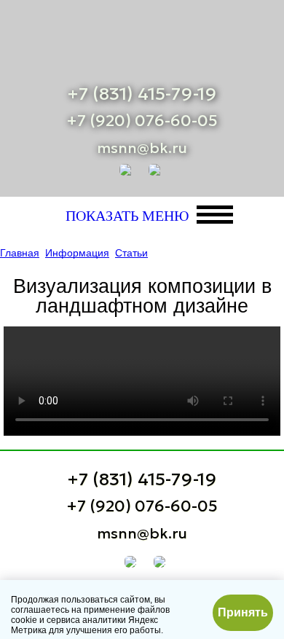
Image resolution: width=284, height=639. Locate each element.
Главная (19, 253)
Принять (243, 612)
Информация (77, 253)
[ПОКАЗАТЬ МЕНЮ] (215, 214)
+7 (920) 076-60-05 (142, 120)
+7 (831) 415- (142, 94)
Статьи (131, 253)
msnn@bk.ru (142, 147)
